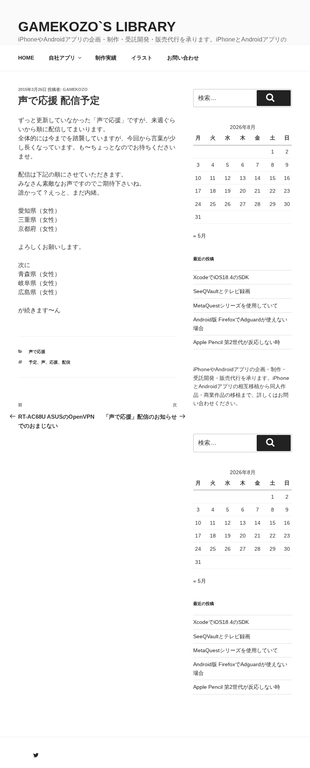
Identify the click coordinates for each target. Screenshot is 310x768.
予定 (33, 362)
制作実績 (105, 58)
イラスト (141, 58)
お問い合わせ (183, 58)
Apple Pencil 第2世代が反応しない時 (236, 342)
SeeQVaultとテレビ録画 (221, 291)
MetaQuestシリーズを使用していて (235, 306)
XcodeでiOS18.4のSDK (221, 277)
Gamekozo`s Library (97, 26)
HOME (26, 58)
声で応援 (37, 351)
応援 (54, 362)
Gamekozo (75, 89)
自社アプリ (62, 58)
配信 (66, 362)
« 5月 (199, 236)
